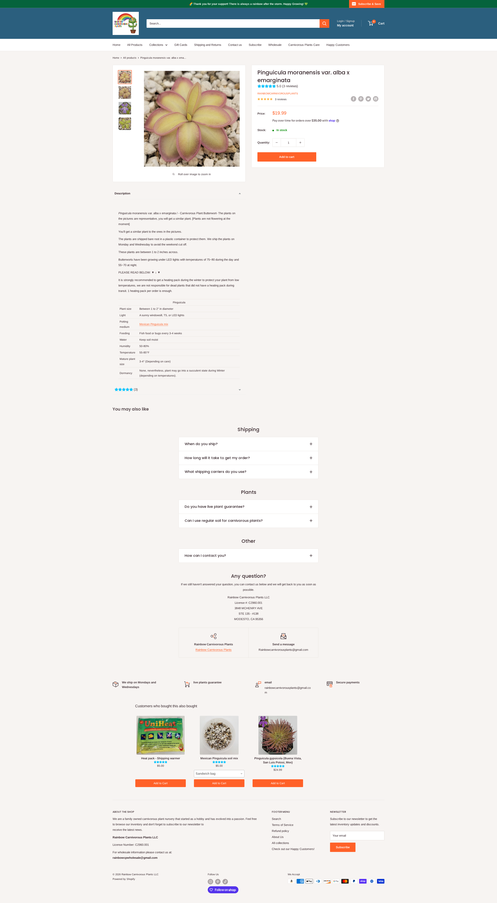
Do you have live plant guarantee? (214, 506)
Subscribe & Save (369, 3)
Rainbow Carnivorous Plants (213, 649)
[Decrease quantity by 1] (277, 142)
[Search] (324, 23)
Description (122, 193)
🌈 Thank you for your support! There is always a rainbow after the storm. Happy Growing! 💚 (248, 3)
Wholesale (275, 44)
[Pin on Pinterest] (361, 99)
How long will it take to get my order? (217, 457)
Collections (156, 44)
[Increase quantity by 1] (300, 142)
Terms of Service (282, 824)
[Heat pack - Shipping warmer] (160, 735)
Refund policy (280, 831)
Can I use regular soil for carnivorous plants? (224, 520)
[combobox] (219, 773)
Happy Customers (338, 44)
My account (345, 25)
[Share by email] (375, 99)
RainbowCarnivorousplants (277, 93)
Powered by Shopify (124, 879)
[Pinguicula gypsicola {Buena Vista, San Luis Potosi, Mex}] (278, 735)
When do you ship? (201, 443)
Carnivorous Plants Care (304, 44)
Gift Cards (180, 44)
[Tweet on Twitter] (368, 99)
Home (116, 44)
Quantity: (263, 142)
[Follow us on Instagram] (210, 881)
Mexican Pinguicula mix (153, 324)
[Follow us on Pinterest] (218, 881)
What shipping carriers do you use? (215, 471)
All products (129, 57)
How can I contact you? (205, 555)
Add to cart (286, 156)
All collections (280, 843)
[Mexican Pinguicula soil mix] (219, 735)
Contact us (235, 44)
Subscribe (255, 44)
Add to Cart (161, 783)
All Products (134, 44)
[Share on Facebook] (353, 99)
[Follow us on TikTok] (225, 881)
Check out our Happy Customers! (293, 849)
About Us (278, 837)
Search (276, 818)
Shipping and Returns (207, 44)
